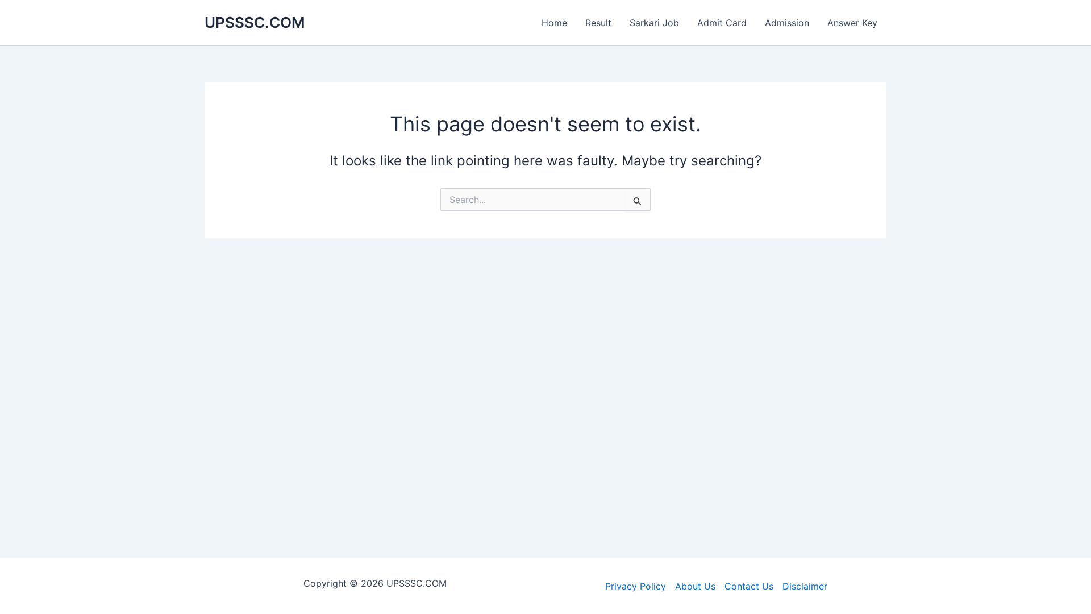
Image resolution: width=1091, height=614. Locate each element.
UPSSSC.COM (255, 22)
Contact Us (748, 586)
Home (554, 22)
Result (598, 22)
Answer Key (852, 22)
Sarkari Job (654, 22)
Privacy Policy (635, 586)
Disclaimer (804, 586)
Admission (787, 22)
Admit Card (722, 22)
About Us (695, 586)
